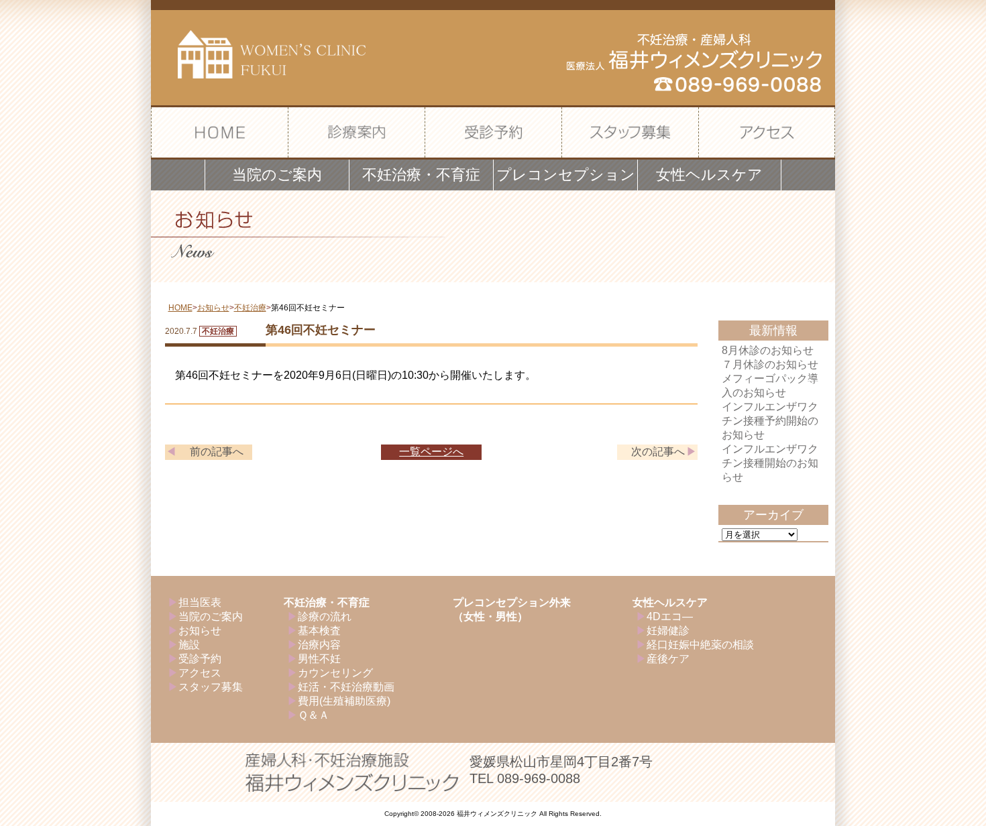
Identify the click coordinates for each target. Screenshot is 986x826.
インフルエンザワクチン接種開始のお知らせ (770, 463)
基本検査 (319, 630)
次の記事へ (658, 451)
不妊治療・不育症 (327, 602)
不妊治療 (250, 307)
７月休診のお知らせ (770, 364)
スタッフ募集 (210, 687)
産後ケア (668, 658)
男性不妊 (319, 658)
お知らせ (213, 307)
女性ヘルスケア (670, 602)
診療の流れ (324, 616)
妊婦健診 (668, 630)
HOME (180, 307)
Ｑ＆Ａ (313, 715)
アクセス (199, 672)
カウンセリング (335, 672)
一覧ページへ (431, 451)
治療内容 (319, 644)
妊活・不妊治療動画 (346, 687)
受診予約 (199, 658)
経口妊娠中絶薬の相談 (700, 644)
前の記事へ (216, 451)
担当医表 (199, 602)
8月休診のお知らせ (768, 350)
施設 (189, 644)
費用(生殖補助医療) (344, 701)
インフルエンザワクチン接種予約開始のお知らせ (770, 420)
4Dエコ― (670, 616)
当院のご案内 (210, 616)
